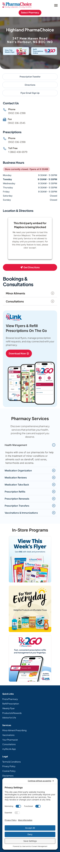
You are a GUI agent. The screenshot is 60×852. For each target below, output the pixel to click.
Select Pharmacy (30, 12)
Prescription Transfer (30, 76)
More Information (29, 255)
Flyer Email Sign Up (30, 93)
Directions (30, 84)
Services (6, 725)
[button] (56, 5)
